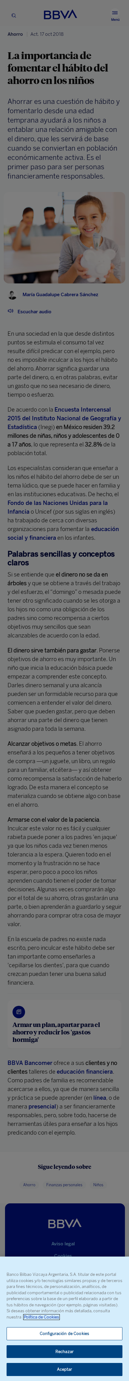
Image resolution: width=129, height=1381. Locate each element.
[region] (64, 1319)
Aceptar (64, 1369)
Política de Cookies (41, 1317)
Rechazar (64, 1351)
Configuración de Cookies (64, 1333)
